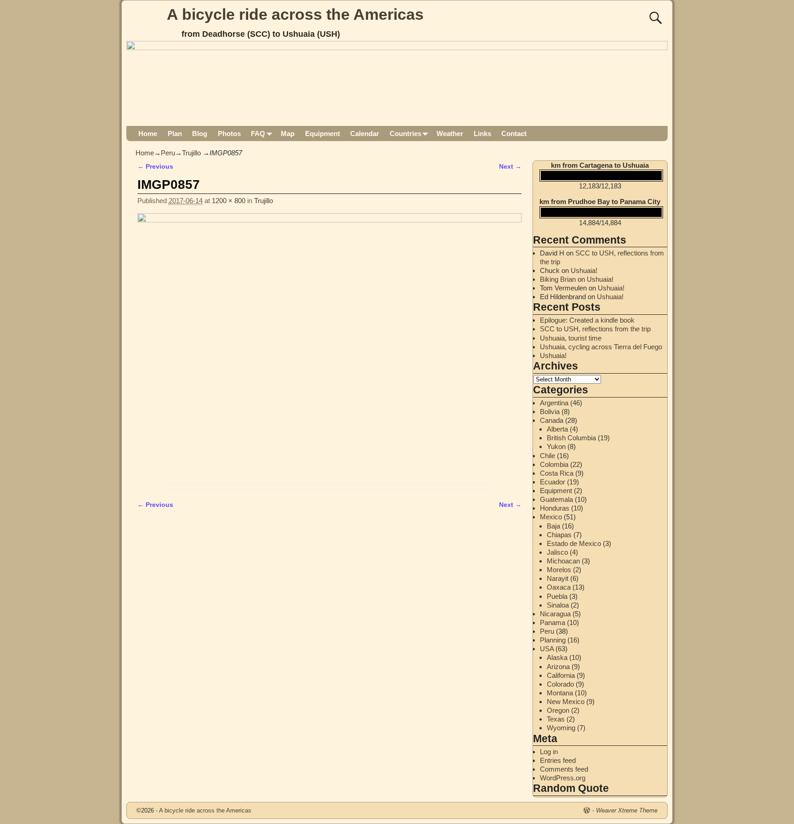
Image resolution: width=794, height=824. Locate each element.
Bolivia (550, 411)
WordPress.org (562, 778)
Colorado (560, 684)
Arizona (558, 667)
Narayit (557, 578)
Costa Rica (556, 473)
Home (147, 133)
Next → (510, 166)
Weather (450, 133)
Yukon (556, 446)
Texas (556, 719)
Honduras (554, 508)
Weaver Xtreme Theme (627, 810)
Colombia (554, 464)
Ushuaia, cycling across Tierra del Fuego (601, 347)
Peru (168, 153)
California (561, 675)
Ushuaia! (584, 270)
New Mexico (565, 701)
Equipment (322, 133)
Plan (175, 133)
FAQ (258, 133)
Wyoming (561, 728)
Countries (405, 133)
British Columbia (571, 438)
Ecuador (552, 482)
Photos (229, 133)
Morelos (559, 570)
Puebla (557, 596)
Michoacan (563, 561)
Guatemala (556, 499)
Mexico (551, 517)
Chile (547, 456)
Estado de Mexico (574, 543)
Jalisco (557, 552)
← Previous (155, 166)
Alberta (557, 429)
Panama (552, 622)
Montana (560, 693)
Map (288, 133)
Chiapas (559, 535)
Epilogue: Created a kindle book (587, 320)
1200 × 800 (228, 201)
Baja (553, 526)
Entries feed (558, 760)
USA (547, 649)
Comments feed (564, 769)
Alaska (557, 657)
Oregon (558, 710)
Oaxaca (559, 587)
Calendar (364, 133)
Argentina (554, 403)
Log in (549, 752)
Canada (551, 420)
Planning (553, 640)
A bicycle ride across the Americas (295, 14)
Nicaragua (555, 614)
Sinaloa (558, 605)
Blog (199, 133)
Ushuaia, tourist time (570, 338)
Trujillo (191, 153)
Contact (514, 133)
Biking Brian (558, 279)
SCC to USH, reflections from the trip (595, 329)
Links (482, 133)
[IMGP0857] (329, 346)
